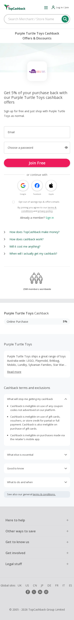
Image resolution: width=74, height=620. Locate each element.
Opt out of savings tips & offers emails (39, 201)
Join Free (37, 163)
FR (56, 585)
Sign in (50, 217)
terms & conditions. (44, 494)
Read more (14, 372)
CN (35, 585)
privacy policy (45, 210)
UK (20, 585)
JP (42, 585)
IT (63, 585)
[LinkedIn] (40, 592)
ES (70, 585)
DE (49, 585)
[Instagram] (46, 592)
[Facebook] (28, 592)
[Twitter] (34, 592)
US (27, 585)
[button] (46, 7)
